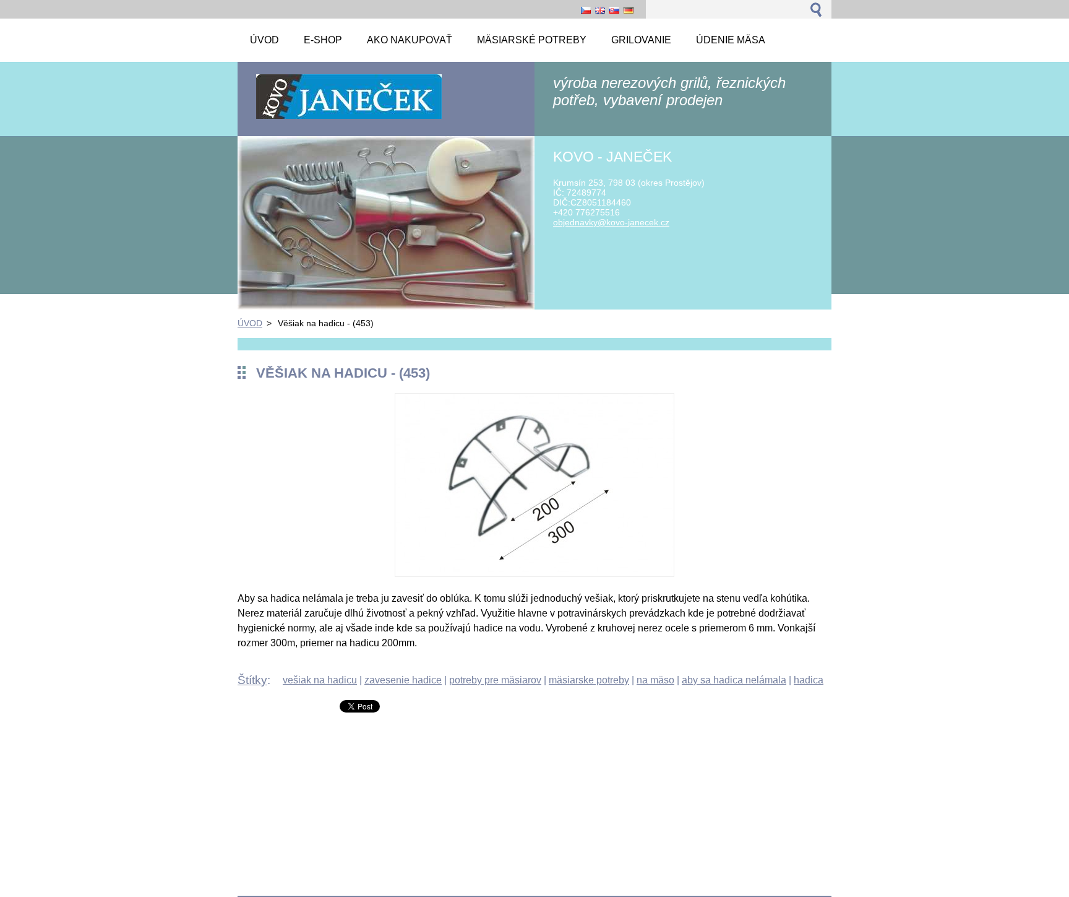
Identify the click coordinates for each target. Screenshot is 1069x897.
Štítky (252, 680)
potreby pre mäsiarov (495, 680)
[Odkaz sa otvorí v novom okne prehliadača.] (534, 573)
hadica (808, 680)
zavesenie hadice (403, 680)
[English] (600, 10)
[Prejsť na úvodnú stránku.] (349, 118)
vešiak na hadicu (320, 680)
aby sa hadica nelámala (734, 680)
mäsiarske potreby (589, 680)
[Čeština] (586, 10)
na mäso (655, 680)
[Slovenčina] (614, 10)
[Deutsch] (628, 10)
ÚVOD (250, 323)
